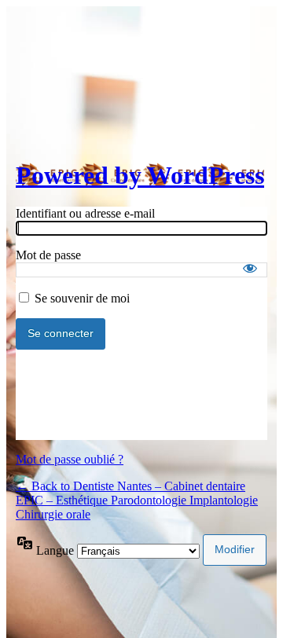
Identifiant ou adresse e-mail (85, 213)
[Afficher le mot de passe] (250, 268)
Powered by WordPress (140, 175)
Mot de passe (48, 255)
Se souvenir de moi (82, 298)
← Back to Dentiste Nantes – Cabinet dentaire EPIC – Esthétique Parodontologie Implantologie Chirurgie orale (137, 500)
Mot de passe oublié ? (69, 459)
